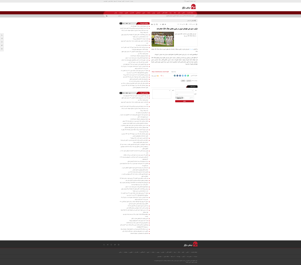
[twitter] (183, 75)
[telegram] (2, 38)
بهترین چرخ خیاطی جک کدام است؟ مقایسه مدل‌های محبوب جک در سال (134, 152)
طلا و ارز (132, 13)
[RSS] (1, 35)
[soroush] (175, 75)
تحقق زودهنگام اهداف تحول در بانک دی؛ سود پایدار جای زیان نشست (135, 215)
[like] (161, 75)
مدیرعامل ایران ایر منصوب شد (142, 45)
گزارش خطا (154, 76)
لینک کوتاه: (173, 72)
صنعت (148, 13)
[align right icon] (163, 24)
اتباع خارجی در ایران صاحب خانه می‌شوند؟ (139, 138)
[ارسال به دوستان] (154, 24)
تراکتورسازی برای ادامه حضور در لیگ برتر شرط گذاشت (137, 223)
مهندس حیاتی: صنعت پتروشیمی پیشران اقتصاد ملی (137, 208)
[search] (107, 15)
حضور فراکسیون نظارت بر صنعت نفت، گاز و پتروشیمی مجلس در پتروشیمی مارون (135, 175)
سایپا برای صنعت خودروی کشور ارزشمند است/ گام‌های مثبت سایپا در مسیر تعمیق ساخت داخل (134, 116)
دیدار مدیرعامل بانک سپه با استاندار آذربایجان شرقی (138, 161)
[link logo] (188, 6)
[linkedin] (177, 75)
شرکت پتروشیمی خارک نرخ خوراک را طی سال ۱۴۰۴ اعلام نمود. (135, 77)
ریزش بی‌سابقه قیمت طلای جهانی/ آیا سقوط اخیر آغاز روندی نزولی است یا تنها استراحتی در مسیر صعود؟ (134, 36)
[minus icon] (160, 24)
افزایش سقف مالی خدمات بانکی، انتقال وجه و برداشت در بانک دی (134, 83)
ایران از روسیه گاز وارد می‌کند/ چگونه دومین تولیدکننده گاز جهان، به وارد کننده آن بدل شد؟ (134, 131)
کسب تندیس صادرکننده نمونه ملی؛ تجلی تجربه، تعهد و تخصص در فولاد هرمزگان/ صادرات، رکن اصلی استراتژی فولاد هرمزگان (134, 126)
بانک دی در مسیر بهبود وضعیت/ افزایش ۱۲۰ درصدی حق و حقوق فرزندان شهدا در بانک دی (135, 53)
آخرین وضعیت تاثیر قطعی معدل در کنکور (139, 218)
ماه (123, 23)
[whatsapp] (188, 75)
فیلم (179, 13)
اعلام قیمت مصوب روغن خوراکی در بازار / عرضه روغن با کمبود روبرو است (134, 42)
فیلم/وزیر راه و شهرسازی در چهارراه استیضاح (139, 233)
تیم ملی (189, 81)
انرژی (144, 13)
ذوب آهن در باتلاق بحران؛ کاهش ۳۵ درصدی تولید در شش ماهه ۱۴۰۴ (134, 178)
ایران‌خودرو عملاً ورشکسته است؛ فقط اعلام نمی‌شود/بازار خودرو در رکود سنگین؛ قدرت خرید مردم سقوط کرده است (134, 184)
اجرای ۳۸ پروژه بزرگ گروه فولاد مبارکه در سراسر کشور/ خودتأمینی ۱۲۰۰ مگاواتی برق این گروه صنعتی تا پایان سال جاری (134, 203)
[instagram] (2, 42)
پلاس (115, 13)
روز (129, 23)
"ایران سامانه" (188, 262)
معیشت (121, 13)
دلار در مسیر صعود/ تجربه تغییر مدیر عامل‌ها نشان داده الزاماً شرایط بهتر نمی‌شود (134, 211)
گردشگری (138, 13)
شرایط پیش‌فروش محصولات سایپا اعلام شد (139, 56)
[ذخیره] (157, 24)
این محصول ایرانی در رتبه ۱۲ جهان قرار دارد (139, 26)
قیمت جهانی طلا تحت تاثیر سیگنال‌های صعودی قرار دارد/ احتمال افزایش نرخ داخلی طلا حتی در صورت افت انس (135, 61)
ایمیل (195, 94)
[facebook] (180, 75)
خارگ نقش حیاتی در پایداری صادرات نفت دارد (138, 81)
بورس (153, 13)
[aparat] (2, 49)
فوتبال (183, 81)
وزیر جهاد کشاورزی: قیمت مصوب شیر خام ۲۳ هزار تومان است (135, 64)
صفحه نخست (190, 13)
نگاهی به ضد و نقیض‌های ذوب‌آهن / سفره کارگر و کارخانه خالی (135, 231)
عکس (183, 13)
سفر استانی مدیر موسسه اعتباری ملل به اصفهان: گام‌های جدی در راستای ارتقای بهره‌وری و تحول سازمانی (135, 169)
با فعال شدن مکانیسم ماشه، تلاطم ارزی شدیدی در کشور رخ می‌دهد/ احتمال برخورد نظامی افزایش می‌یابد (134, 141)
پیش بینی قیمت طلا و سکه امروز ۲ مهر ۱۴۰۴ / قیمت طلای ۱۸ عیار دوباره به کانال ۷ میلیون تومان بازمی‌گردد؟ (134, 48)
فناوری (126, 13)
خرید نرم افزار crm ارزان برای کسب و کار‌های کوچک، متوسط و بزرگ (134, 229)
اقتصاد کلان (164, 13)
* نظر (173, 90)
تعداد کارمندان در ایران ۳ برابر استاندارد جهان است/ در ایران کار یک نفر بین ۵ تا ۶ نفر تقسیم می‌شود (134, 67)
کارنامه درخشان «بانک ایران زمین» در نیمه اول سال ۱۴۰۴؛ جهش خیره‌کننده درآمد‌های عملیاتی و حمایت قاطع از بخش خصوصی (135, 122)
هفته (127, 23)
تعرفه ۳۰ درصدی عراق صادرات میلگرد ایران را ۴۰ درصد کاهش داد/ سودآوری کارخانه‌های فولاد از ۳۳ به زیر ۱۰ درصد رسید (134, 72)
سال (121, 23)
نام (195, 90)
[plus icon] (165, 24)
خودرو (158, 13)
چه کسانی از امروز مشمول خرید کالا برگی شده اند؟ (138, 206)
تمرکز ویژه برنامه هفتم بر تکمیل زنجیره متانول (139, 79)
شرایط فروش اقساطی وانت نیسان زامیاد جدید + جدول (136, 58)
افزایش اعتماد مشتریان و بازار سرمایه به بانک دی (138, 172)
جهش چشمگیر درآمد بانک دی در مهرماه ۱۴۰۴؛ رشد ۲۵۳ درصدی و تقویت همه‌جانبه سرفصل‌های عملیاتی (135, 86)
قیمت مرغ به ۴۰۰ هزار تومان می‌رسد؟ (140, 39)
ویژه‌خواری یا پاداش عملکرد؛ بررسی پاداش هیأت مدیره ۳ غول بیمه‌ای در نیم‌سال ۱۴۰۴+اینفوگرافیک (134, 226)
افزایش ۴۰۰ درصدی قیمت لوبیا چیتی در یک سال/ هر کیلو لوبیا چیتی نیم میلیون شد (134, 164)
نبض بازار (191, 49)
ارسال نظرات (192, 86)
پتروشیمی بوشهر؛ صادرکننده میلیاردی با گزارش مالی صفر (137, 180)
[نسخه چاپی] (152, 24)
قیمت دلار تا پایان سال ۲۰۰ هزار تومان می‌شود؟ (138, 220)
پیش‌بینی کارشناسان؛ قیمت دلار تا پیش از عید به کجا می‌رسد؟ (135, 75)
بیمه (170, 13)
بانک (175, 13)
